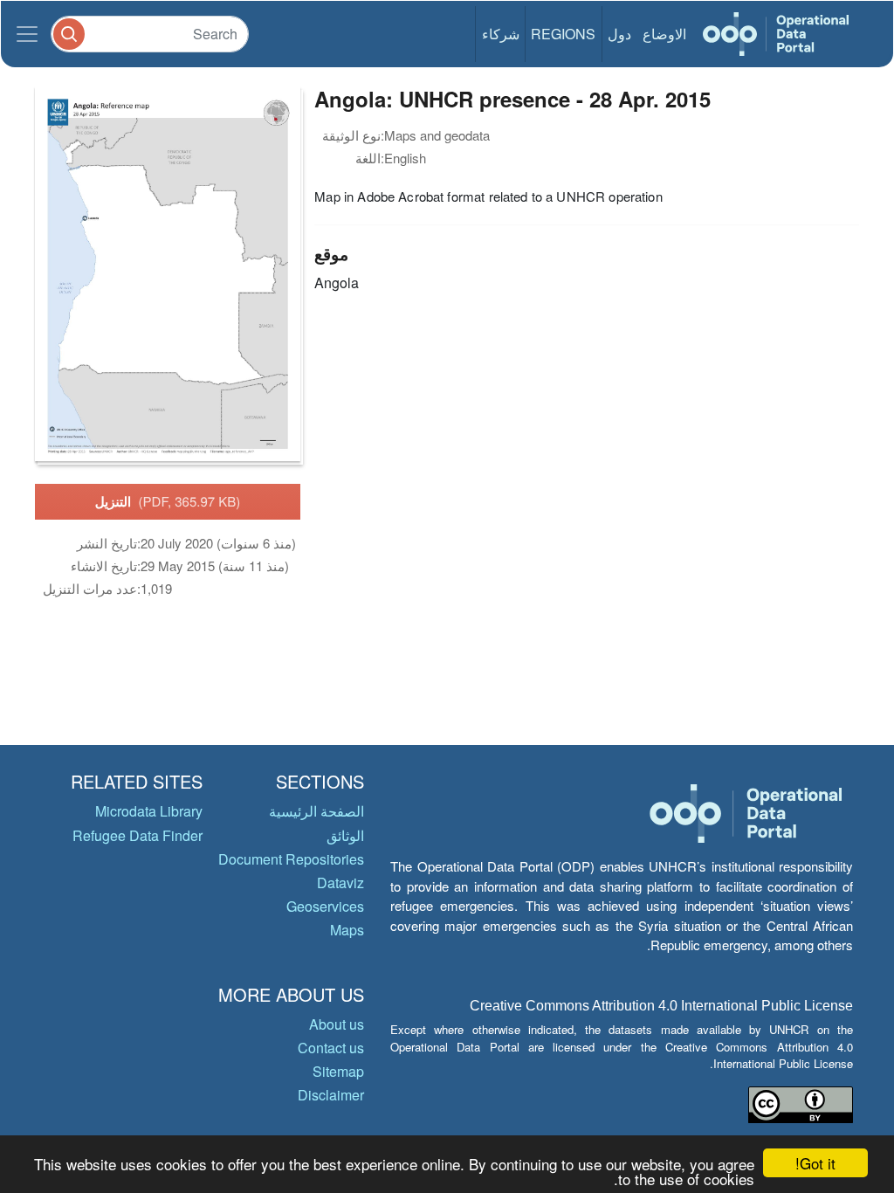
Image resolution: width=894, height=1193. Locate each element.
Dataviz (340, 882)
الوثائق (345, 835)
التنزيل (168, 501)
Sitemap (338, 1071)
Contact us (331, 1048)
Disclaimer (331, 1095)
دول (619, 34)
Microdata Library (149, 811)
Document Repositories (291, 859)
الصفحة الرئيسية (316, 811)
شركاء (500, 34)
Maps (347, 930)
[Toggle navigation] (27, 34)
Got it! (815, 1163)
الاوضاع (664, 34)
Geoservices (325, 906)
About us (336, 1024)
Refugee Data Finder (137, 835)
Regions (563, 34)
